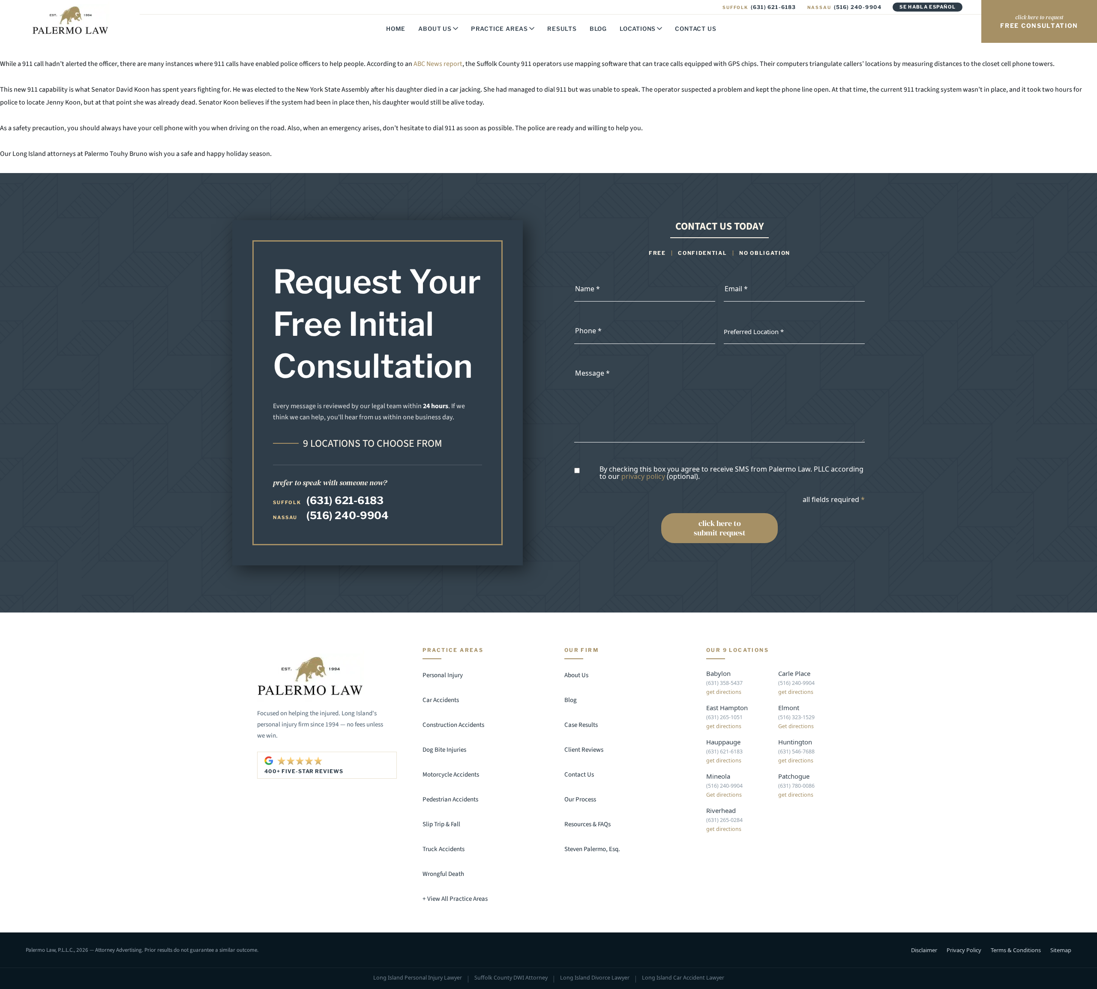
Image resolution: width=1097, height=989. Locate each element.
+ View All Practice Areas (455, 898)
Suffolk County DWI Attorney (511, 978)
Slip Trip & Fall (441, 824)
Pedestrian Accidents (450, 799)
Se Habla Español (927, 7)
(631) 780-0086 (796, 785)
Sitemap (1060, 950)
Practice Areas (499, 28)
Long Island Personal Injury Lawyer (417, 978)
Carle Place (794, 673)
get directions (723, 692)
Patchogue (793, 776)
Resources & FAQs (587, 824)
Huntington (795, 742)
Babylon (718, 673)
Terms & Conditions (1016, 950)
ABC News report (438, 64)
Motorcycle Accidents (451, 774)
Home (395, 28)
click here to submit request (720, 528)
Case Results (581, 724)
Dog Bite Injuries (444, 749)
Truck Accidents (444, 849)
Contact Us (695, 28)
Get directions (796, 726)
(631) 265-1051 (724, 717)
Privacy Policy (964, 950)
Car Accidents (441, 700)
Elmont (788, 707)
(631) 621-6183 (759, 7)
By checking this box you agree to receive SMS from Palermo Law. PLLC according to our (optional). (731, 473)
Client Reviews (583, 749)
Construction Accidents (453, 724)
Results (562, 28)
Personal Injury (443, 675)
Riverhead (721, 810)
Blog (598, 28)
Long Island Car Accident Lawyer (683, 978)
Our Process (580, 799)
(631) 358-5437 (724, 683)
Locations (638, 28)
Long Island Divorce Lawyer (594, 978)
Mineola (718, 776)
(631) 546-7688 (796, 751)
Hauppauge (723, 742)
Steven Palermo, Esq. (592, 849)
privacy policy (643, 476)
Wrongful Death (443, 873)
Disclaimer (924, 950)
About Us (434, 28)
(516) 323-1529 (796, 717)
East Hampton (727, 707)
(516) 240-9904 (844, 7)
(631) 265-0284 (724, 820)
